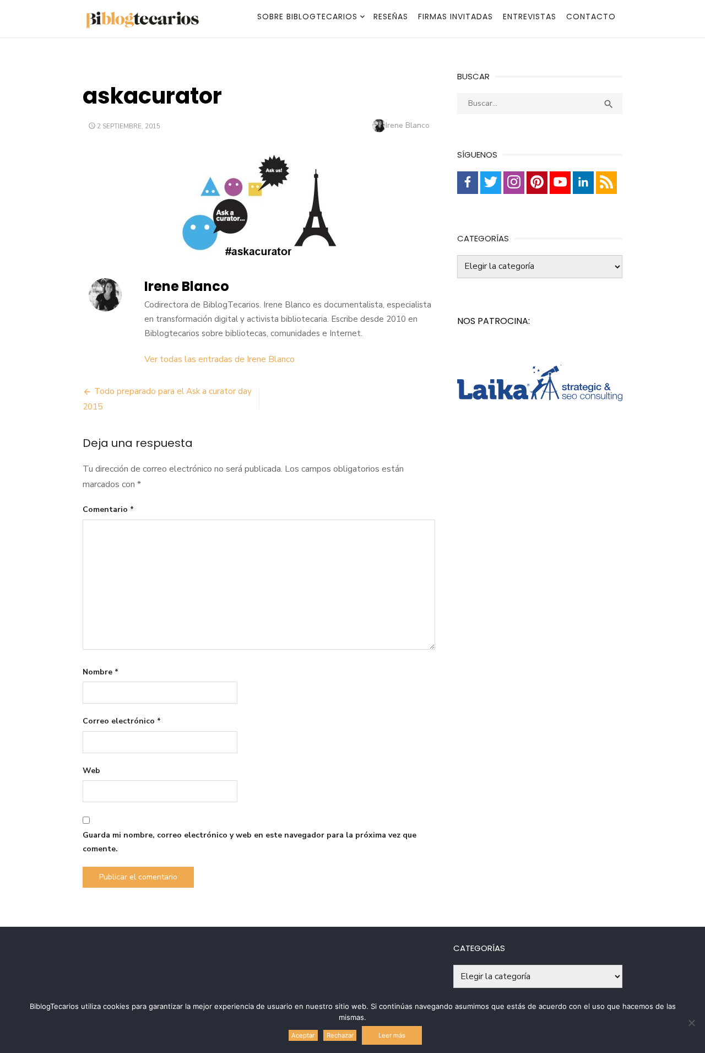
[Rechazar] (691, 1022)
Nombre (100, 672)
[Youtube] (560, 182)
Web (91, 770)
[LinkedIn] (583, 182)
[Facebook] (467, 182)
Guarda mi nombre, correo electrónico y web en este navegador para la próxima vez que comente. (249, 842)
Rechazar (340, 1035)
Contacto (591, 16)
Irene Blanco (408, 125)
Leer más (391, 1035)
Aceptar (302, 1035)
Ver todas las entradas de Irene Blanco (219, 359)
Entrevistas (529, 16)
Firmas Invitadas (455, 16)
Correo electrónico (122, 721)
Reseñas (390, 16)
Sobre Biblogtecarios (307, 16)
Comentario (108, 509)
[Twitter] (490, 182)
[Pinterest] (537, 182)
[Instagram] (513, 182)
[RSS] (606, 182)
